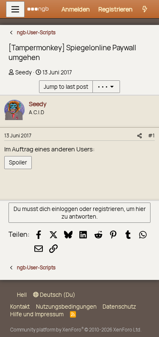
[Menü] (15, 9)
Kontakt (20, 306)
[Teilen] (139, 135)
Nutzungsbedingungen (66, 306)
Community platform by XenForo (76, 329)
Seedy (23, 72)
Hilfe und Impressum (37, 314)
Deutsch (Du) (57, 295)
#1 (151, 135)
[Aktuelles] (145, 9)
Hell (21, 295)
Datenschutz (119, 306)
